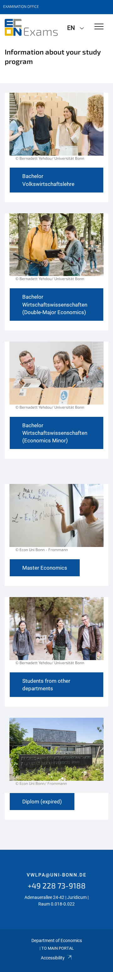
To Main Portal (57, 948)
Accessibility (53, 957)
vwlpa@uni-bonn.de (56, 875)
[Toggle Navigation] (99, 26)
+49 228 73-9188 (57, 885)
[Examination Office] (31, 27)
